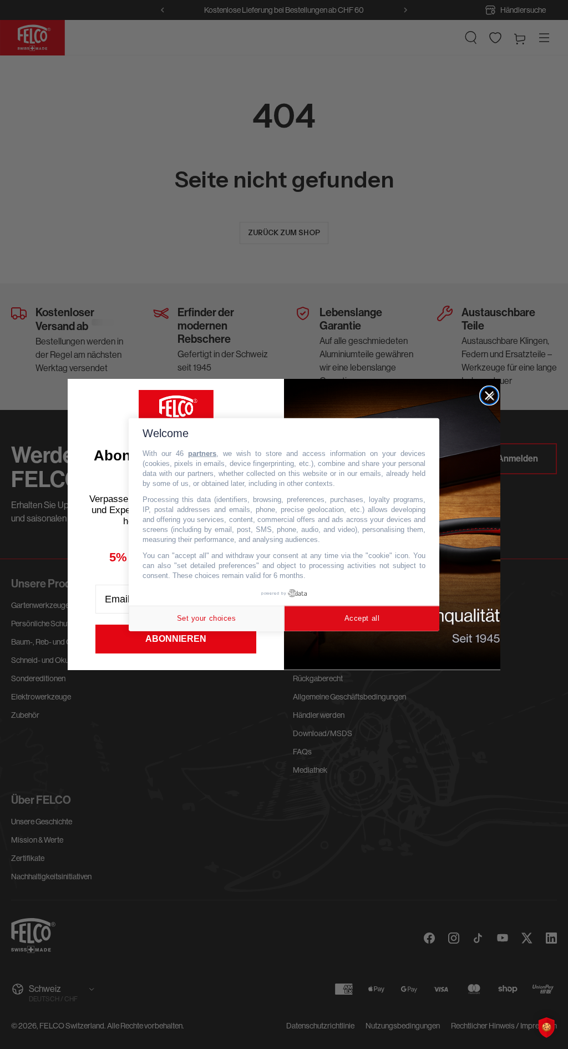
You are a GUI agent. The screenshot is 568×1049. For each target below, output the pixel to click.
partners (202, 453)
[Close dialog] (489, 395)
